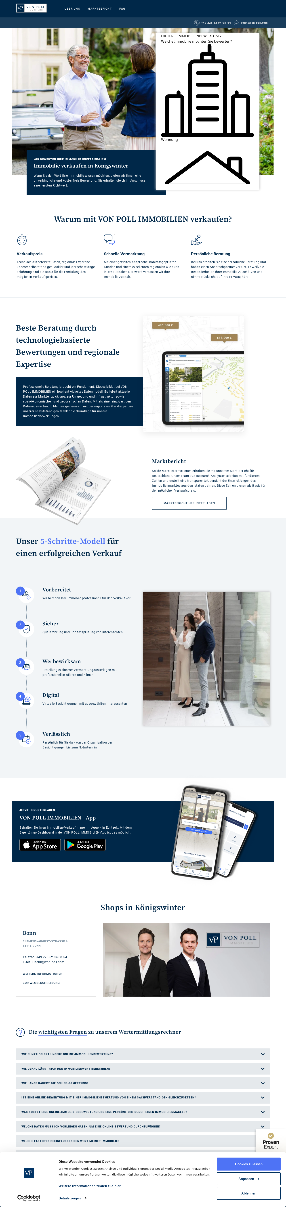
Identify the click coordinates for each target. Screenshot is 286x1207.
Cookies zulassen (249, 1164)
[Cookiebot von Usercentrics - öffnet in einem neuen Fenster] (28, 1198)
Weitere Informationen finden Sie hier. (90, 1186)
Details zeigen (70, 1198)
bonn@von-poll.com (254, 22)
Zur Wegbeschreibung (41, 983)
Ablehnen (248, 1193)
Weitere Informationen (43, 973)
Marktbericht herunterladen (183, 501)
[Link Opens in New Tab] (40, 845)
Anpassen (246, 1178)
